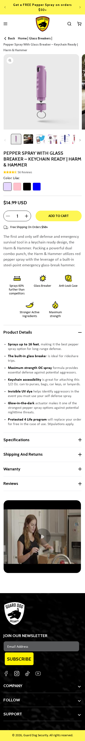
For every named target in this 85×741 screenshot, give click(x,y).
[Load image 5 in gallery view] (65, 139)
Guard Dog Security (35, 735)
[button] (69, 24)
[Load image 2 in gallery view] (28, 139)
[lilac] (7, 187)
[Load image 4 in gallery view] (53, 139)
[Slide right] (80, 140)
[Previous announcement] (5, 7)
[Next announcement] (80, 7)
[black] (27, 187)
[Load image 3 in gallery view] (41, 139)
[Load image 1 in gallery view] (16, 139)
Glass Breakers (40, 38)
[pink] (17, 187)
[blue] (37, 187)
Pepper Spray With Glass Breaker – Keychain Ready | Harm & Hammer (40, 47)
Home (22, 38)
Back (11, 38)
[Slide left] (5, 140)
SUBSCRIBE (19, 659)
